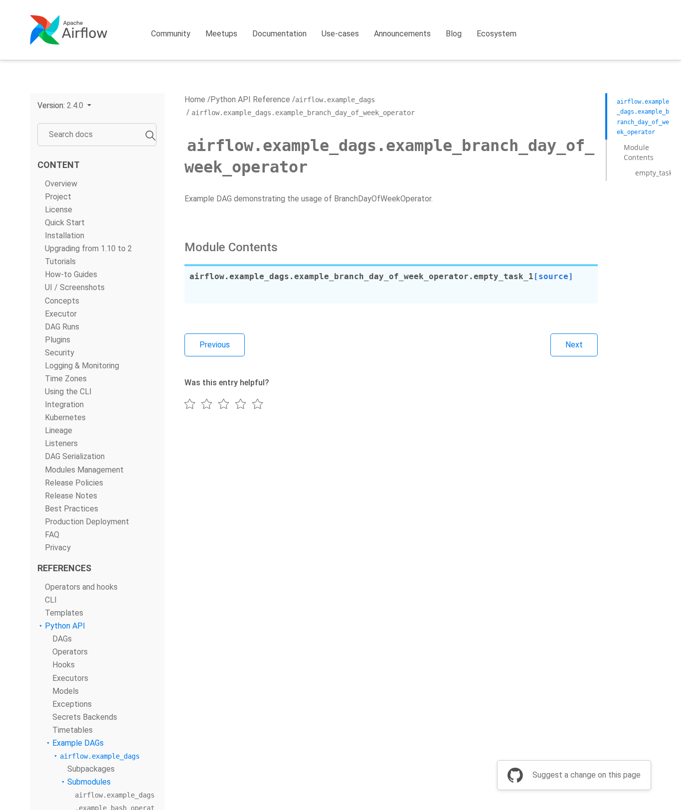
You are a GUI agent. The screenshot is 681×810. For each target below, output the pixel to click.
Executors (70, 678)
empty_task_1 (657, 172)
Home (194, 99)
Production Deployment (87, 521)
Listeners (61, 444)
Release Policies (74, 482)
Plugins (57, 339)
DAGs (62, 639)
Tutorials (60, 262)
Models (65, 691)
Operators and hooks (81, 587)
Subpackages (91, 769)
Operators (70, 652)
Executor (61, 314)
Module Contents (639, 152)
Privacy (58, 547)
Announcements (402, 33)
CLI (51, 600)
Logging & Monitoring (82, 365)
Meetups (221, 33)
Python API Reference (250, 99)
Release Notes (71, 495)
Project (58, 196)
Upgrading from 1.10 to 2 (88, 248)
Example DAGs (78, 743)
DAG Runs (62, 326)
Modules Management (84, 470)
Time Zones (66, 378)
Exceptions (72, 704)
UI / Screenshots (75, 288)
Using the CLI (68, 391)
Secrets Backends (84, 717)
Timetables (72, 730)
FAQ (52, 534)
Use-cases (340, 33)
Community (170, 33)
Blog (454, 33)
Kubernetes (65, 418)
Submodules (89, 782)
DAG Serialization (75, 457)
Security (59, 352)
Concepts (62, 301)
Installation (64, 235)
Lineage (58, 431)
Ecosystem (496, 33)
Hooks (63, 665)
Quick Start (65, 222)
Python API (65, 626)
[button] (64, 105)
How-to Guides (71, 275)
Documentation (279, 33)
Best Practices (71, 508)
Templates (64, 613)
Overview (61, 183)
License (58, 209)
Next (574, 344)
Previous (214, 344)
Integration (64, 404)
